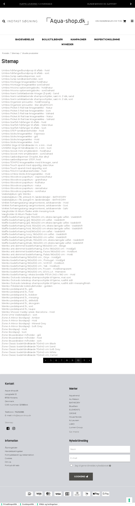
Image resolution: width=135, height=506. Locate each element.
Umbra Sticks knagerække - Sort (20, 142)
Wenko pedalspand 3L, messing (20, 297)
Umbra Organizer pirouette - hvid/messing (26, 101)
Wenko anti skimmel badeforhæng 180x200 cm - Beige (34, 245)
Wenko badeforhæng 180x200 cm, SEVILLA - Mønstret (34, 271)
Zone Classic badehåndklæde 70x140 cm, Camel (29, 354)
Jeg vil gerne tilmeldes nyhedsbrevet (101, 465)
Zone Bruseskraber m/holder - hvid (22, 337)
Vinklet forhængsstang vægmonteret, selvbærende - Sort (35, 205)
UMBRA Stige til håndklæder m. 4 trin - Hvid (27, 145)
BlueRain (73, 406)
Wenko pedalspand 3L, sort (17, 306)
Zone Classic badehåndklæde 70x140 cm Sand (28, 346)
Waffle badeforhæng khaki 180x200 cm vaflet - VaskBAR (34, 237)
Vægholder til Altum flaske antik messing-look (28, 211)
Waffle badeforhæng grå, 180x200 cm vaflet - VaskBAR (33, 219)
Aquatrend (74, 395)
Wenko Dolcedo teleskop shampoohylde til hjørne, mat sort (36, 277)
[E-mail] (99, 458)
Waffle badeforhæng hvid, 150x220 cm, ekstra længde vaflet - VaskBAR (42, 225)
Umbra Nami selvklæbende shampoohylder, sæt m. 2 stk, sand (38, 96)
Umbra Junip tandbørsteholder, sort (22, 78)
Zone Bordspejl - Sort (14, 331)
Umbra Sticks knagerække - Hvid (20, 139)
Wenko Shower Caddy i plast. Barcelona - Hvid (28, 311)
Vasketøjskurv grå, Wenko (16, 193)
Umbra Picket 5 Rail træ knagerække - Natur (27, 107)
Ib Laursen (74, 420)
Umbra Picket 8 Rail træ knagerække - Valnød (28, 119)
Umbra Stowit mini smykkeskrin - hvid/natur (26, 150)
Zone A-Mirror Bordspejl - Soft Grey (22, 326)
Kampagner (78, 39)
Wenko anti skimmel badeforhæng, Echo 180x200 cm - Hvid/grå (39, 248)
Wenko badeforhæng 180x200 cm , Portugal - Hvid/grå (33, 260)
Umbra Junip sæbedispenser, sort (21, 76)
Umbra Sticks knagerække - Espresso (23, 133)
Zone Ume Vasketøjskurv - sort (19, 314)
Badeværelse (24, 39)
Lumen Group (76, 427)
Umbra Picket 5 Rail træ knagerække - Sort (26, 110)
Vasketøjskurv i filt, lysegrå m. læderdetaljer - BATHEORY (34, 199)
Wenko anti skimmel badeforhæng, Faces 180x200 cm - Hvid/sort (39, 251)
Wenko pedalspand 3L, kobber (19, 294)
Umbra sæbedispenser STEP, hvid (21, 159)
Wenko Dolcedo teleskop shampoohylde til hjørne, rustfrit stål (37, 280)
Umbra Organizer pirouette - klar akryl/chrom (27, 104)
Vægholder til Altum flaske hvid (19, 214)
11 (84, 360)
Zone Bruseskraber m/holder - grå (21, 334)
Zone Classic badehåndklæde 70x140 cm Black (29, 343)
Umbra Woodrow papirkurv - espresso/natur (27, 176)
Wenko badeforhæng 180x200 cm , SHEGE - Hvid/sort (33, 262)
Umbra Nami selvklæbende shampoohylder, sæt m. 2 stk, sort (37, 99)
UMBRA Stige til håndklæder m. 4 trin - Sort (27, 147)
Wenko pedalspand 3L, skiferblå (20, 300)
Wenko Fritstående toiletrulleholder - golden (27, 285)
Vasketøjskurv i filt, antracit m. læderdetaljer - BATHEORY (34, 196)
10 (78, 360)
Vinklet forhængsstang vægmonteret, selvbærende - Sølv (35, 208)
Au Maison (74, 399)
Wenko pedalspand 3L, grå (17, 288)
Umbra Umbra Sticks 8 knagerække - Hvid (26, 173)
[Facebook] (9, 428)
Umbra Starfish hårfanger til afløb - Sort (24, 127)
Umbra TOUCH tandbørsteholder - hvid (24, 170)
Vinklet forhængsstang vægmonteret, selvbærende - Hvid (35, 202)
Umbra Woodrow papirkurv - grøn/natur (24, 179)
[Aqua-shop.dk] (67, 21)
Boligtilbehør (52, 39)
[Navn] (99, 449)
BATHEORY (74, 402)
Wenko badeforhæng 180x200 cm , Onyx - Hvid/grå (31, 257)
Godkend (79, 476)
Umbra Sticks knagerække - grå (20, 136)
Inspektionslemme (107, 39)
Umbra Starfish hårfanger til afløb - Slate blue (27, 124)
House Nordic (75, 417)
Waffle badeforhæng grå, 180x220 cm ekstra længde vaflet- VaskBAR (41, 222)
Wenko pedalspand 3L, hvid (17, 291)
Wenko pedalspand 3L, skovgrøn (21, 303)
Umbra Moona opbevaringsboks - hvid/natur (27, 87)
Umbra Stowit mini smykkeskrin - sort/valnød (27, 153)
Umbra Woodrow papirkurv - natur (21, 185)
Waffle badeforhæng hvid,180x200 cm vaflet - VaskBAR (33, 231)
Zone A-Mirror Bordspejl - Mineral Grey (24, 323)
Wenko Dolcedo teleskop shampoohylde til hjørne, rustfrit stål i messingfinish (46, 283)
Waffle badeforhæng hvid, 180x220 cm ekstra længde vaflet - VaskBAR (42, 228)
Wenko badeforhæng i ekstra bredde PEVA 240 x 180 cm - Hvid (38, 274)
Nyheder (67, 44)
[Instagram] (14, 428)
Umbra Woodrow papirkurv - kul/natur (23, 182)
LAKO (71, 424)
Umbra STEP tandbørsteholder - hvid (23, 130)
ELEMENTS (74, 409)
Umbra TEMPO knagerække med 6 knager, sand (30, 162)
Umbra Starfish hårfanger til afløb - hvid (24, 122)
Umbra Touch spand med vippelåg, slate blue (28, 165)
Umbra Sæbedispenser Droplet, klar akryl (25, 156)
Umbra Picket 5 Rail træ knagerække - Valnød (28, 113)
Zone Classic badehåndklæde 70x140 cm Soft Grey (31, 349)
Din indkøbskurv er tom (108, 21)
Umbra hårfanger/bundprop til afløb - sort (25, 73)
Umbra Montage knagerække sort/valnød (25, 84)
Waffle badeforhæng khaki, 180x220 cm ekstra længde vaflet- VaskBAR (42, 242)
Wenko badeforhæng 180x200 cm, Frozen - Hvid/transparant (36, 268)
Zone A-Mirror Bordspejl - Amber (21, 317)
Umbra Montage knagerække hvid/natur (25, 81)
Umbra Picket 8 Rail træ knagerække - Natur (27, 116)
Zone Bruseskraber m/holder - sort (21, 340)
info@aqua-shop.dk (21, 415)
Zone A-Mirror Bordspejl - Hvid (19, 320)
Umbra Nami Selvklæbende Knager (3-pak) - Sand (30, 93)
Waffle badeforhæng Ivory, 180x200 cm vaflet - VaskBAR (34, 234)
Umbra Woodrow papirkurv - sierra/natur (25, 188)
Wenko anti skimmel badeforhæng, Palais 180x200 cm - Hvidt (37, 254)
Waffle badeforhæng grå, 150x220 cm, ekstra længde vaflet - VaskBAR (41, 216)
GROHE (72, 413)
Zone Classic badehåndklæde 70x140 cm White (29, 352)
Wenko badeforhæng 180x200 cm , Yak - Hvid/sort (31, 265)
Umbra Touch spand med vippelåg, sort (24, 168)
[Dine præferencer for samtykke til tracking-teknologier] (129, 500)
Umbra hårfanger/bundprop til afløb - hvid (25, 70)
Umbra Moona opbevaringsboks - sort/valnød (28, 90)
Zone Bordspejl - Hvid (14, 329)
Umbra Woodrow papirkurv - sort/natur (24, 191)
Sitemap (9, 422)
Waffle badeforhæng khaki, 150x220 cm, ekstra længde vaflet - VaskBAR (43, 239)
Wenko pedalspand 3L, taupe (18, 308)
